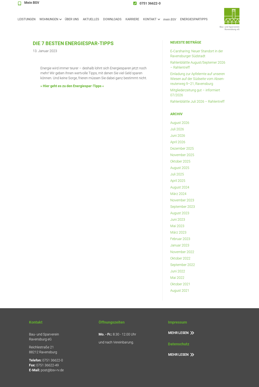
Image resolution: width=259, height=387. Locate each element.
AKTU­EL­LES (91, 19)
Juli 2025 (177, 174)
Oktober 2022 (180, 258)
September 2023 (182, 207)
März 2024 (178, 194)
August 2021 (179, 290)
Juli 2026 (177, 129)
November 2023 (182, 200)
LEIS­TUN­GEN (26, 19)
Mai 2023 (177, 226)
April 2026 (177, 142)
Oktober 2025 (180, 161)
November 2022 (182, 252)
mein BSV (169, 19)
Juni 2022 (177, 271)
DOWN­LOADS (112, 19)
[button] (60, 19)
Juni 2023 (177, 219)
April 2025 (177, 181)
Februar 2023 (180, 239)
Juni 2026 (177, 136)
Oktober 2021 (180, 284)
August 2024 (179, 187)
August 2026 (179, 123)
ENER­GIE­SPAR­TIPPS (194, 19)
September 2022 (182, 265)
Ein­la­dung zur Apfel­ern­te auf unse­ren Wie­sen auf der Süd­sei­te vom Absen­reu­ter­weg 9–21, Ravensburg (197, 79)
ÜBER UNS (72, 19)
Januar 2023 (179, 245)
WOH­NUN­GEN (48, 19)
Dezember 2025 (182, 148)
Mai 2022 (177, 278)
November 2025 (182, 155)
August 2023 (179, 213)
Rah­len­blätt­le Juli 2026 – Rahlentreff (197, 101)
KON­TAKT (150, 19)
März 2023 (178, 232)
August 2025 (179, 168)
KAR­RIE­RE (132, 19)
